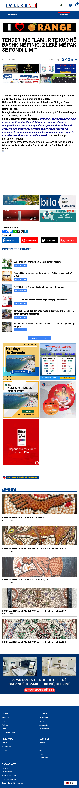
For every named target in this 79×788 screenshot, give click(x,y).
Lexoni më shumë (20, 265)
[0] (76, 5)
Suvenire (64, 15)
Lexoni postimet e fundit (39, 338)
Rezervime (12, 15)
